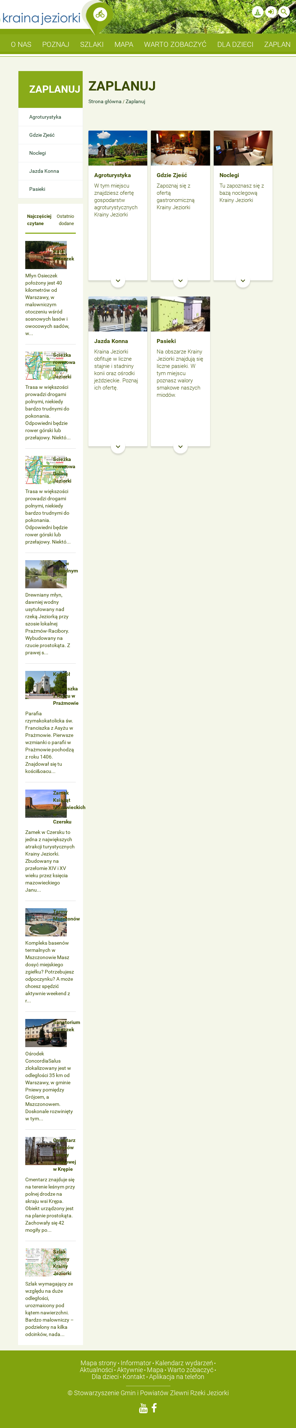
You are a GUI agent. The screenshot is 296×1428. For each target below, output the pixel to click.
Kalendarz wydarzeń (184, 1363)
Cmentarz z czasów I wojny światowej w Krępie (64, 1154)
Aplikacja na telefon (176, 1376)
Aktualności (96, 1370)
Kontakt (134, 1376)
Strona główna (105, 101)
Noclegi (37, 153)
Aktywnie (130, 1370)
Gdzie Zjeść (42, 135)
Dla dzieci (105, 1376)
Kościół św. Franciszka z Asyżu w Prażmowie (66, 688)
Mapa (155, 1370)
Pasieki (37, 189)
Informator (136, 1363)
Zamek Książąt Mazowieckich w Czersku (69, 807)
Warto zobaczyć (190, 1370)
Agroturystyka (45, 117)
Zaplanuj (135, 101)
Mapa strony (98, 1363)
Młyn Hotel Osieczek (63, 251)
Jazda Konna (44, 171)
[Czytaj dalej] (117, 147)
